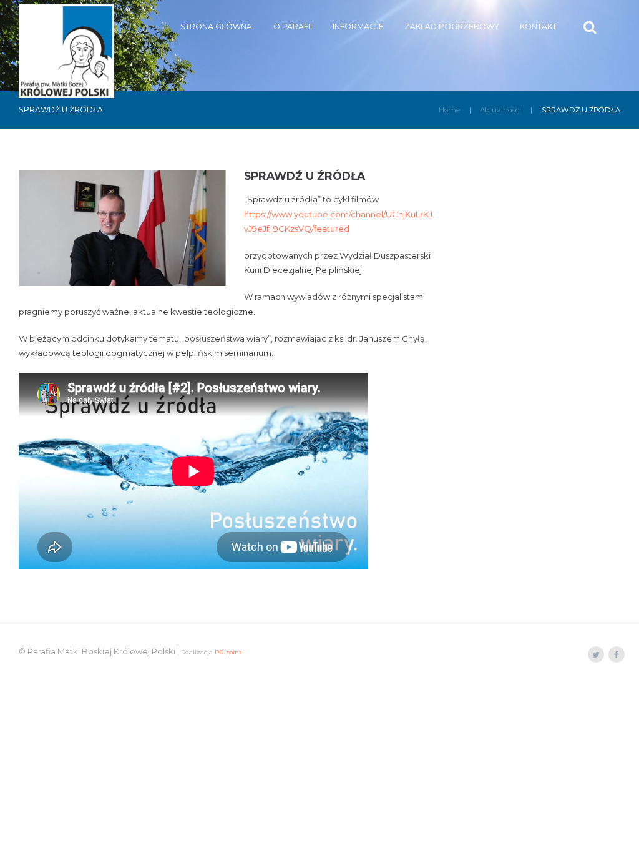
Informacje (358, 26)
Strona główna (216, 26)
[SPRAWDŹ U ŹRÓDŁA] (122, 228)
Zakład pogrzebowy (451, 26)
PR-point (228, 652)
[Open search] (591, 27)
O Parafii (292, 26)
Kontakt (538, 26)
